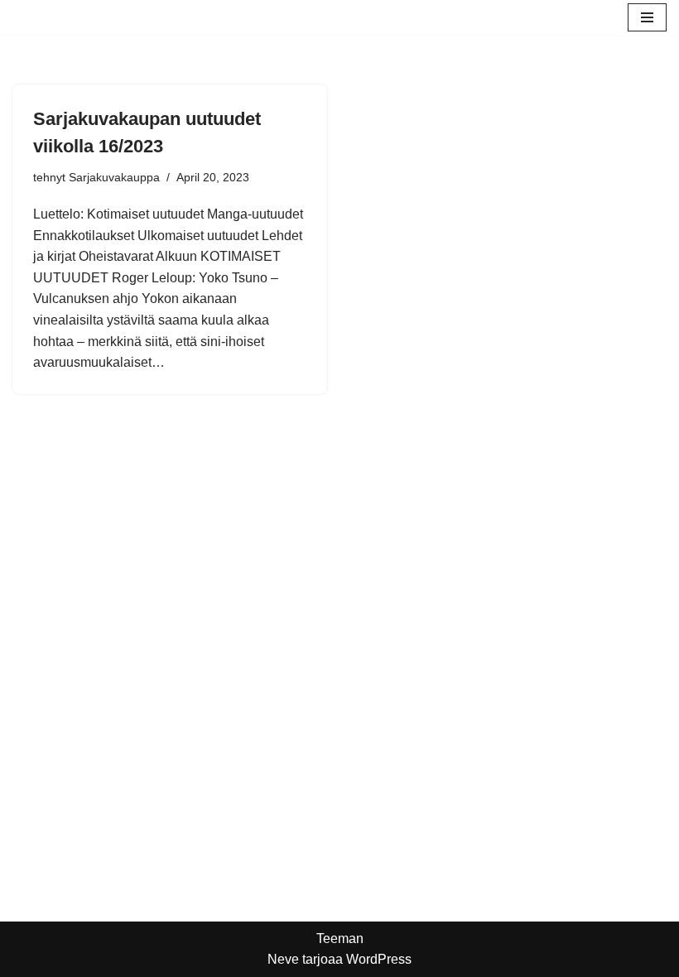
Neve (283, 959)
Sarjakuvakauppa (114, 177)
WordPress (379, 959)
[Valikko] (647, 17)
